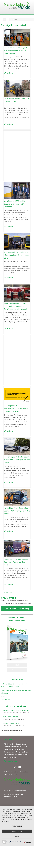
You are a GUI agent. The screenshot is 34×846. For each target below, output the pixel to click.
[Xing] (14, 767)
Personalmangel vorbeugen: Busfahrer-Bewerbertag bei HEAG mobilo (15, 50)
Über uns (8, 740)
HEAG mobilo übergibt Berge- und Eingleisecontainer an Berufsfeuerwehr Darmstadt (16, 306)
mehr (17, 836)
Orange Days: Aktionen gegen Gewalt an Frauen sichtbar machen (16, 562)
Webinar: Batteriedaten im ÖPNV (16, 710)
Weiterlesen (8, 73)
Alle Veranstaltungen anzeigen (11, 730)
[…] (17, 757)
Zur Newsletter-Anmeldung (17, 609)
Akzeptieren (17, 831)
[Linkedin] (19, 767)
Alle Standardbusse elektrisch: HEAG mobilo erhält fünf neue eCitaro (16, 255)
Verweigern (17, 826)
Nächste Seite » (9, 592)
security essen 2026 (11, 723)
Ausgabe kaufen (17, 670)
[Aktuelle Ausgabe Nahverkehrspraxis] (17, 642)
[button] (4, 19)
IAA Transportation (10, 717)
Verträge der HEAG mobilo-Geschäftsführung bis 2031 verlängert (15, 204)
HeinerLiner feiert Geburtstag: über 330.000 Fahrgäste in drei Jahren (17, 511)
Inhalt (17, 665)
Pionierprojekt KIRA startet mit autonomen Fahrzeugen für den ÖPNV (17, 460)
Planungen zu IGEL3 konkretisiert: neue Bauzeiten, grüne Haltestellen (16, 408)
